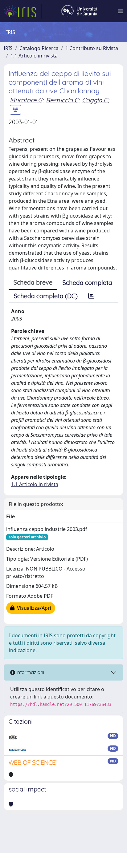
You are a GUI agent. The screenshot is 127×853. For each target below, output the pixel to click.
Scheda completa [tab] (87, 282)
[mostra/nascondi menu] (120, 11)
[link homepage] (22, 11)
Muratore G (26, 100)
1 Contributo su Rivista (91, 48)
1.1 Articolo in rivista (34, 55)
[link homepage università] (79, 11)
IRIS (8, 48)
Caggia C (95, 100)
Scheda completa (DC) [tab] (46, 296)
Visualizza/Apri (32, 608)
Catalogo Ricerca (39, 48)
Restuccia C (62, 100)
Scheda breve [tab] (33, 282)
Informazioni (29, 672)
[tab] (91, 296)
